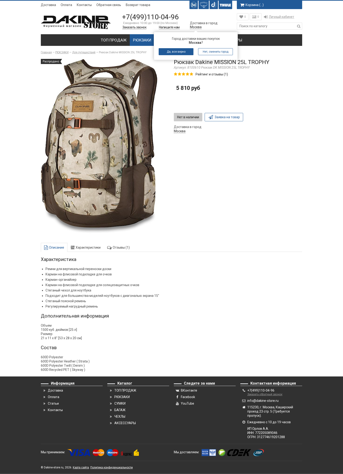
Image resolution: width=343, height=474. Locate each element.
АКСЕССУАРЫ (125, 423)
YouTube (187, 403)
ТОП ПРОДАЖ (113, 40)
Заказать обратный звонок (264, 394)
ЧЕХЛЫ (119, 416)
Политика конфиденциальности (111, 467)
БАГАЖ (120, 410)
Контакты (84, 5)
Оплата (66, 5)
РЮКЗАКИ (142, 40)
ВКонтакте (189, 390)
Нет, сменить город (215, 51)
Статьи (53, 403)
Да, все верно (176, 51)
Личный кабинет (281, 17)
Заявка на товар (227, 117)
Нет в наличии (188, 117)
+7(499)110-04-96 (150, 17)
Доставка (48, 5)
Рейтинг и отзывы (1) (212, 74)
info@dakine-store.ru (263, 401)
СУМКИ (120, 403)
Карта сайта (81, 467)
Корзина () (254, 5)
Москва (196, 27)
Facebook (188, 397)
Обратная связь (108, 5)
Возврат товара (138, 5)
